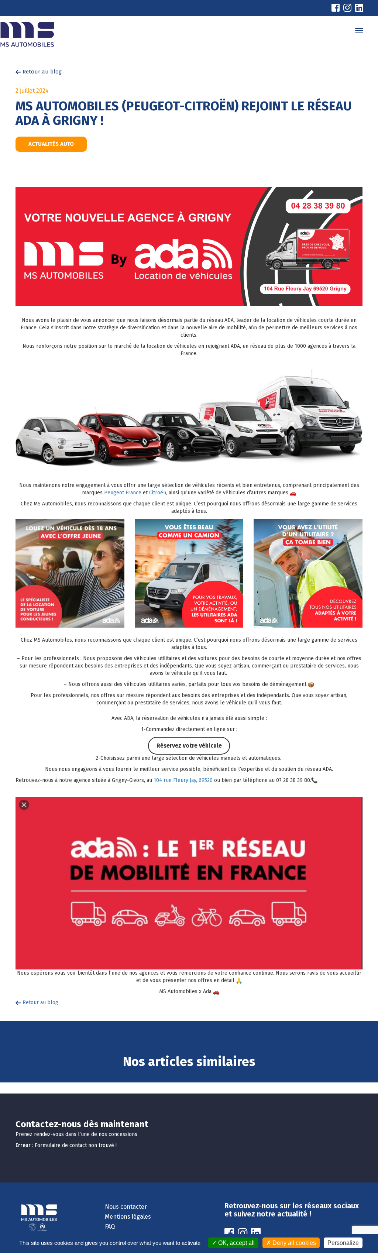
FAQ (110, 1226)
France (133, 493)
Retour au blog (41, 71)
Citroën (157, 493)
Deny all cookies (293, 1243)
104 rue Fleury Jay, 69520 (183, 780)
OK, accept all (236, 1243)
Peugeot (114, 493)
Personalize (343, 1243)
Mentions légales (128, 1216)
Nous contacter (126, 1206)
